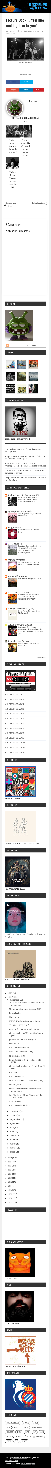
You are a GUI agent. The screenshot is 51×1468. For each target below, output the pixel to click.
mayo (12, 1136)
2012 (10, 1182)
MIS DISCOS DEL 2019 (14, 694)
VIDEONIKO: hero (16, 1077)
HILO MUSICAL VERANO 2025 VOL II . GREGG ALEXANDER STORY (28, 597)
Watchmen (14, 1017)
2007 (10, 1202)
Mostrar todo (41, 658)
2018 (10, 1158)
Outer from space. (28, 1464)
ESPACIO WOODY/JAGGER (20, 625)
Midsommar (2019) (17, 1056)
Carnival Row (15, 1101)
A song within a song (17, 576)
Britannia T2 (14, 1044)
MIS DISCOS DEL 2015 (14, 714)
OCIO (9, 1437)
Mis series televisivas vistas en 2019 (25, 1009)
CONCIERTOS (37, 1427)
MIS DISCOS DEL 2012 (14, 728)
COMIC (25, 1427)
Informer (13, 1072)
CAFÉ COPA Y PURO (16, 560)
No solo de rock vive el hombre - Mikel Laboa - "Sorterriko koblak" (28, 499)
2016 (10, 1166)
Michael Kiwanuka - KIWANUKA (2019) (26, 1081)
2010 (10, 1190)
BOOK (35, 1423)
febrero (13, 1148)
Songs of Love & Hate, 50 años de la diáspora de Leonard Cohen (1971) (25, 457)
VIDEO (24, 1441)
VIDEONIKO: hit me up (19, 1048)
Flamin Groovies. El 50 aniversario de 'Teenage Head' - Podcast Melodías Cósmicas (25, 464)
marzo (13, 1144)
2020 (10, 993)
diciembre (14, 1000)
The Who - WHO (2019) (19, 1025)
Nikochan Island (20, 1458)
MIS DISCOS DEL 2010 (14, 738)
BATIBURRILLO (13, 1423)
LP (34, 1432)
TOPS (9, 1441)
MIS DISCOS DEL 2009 (15, 743)
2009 (10, 1194)
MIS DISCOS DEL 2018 (14, 699)
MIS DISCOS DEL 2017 (14, 704)
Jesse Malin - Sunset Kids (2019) (23, 1040)
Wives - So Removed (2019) (21, 1052)
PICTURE (19, 1437)
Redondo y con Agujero (18, 641)
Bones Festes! (15, 1013)
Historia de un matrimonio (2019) (24, 1029)
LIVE (27, 1432)
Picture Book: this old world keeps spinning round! (25, 147)
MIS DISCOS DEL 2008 (15, 747)
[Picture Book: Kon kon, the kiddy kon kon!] (12, 131)
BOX (8, 1427)
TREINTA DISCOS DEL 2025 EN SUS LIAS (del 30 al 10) (29, 563)
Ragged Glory (14, 528)
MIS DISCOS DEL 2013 (14, 723)
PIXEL (29, 1437)
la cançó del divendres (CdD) (21, 609)
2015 (10, 1170)
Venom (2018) (15, 1085)
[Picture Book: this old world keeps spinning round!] (25, 131)
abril (12, 1140)
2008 (10, 1198)
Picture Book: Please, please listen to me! (12, 179)
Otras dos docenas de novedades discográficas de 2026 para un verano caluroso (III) (30, 630)
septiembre (15, 1119)
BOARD (26, 1423)
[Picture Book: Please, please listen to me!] (12, 163)
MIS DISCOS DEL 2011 (14, 733)
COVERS (10, 1432)
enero (13, 1152)
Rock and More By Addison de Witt (24, 495)
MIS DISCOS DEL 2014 (14, 719)
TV (16, 1441)
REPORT (39, 1437)
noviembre (15, 1111)
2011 (10, 1186)
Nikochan (14, 31)
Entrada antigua (38, 203)
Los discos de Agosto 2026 (29, 578)
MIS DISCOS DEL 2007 (15, 752)
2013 (10, 1178)
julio (12, 1128)
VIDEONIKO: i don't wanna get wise (24, 1021)
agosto (13, 1123)
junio (12, 1132)
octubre (13, 1115)
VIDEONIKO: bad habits (19, 1105)
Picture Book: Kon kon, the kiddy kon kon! (12, 146)
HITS (19, 1432)
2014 (10, 1174)
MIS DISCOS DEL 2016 (14, 709)
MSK (42, 1432)
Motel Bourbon (15, 544)
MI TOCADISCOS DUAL (18, 592)
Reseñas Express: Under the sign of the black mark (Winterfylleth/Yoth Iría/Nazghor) (29, 549)
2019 (10, 997)
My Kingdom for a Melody (20, 511)
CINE (16, 1427)
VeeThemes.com (11, 1461)
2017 (10, 1162)
